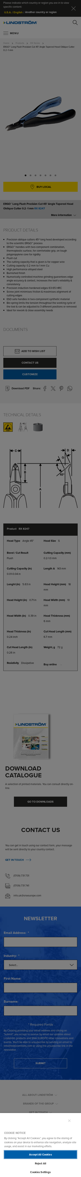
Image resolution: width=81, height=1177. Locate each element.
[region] (40, 1145)
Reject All (40, 1163)
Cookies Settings (40, 1172)
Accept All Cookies (40, 1154)
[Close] (69, 1120)
